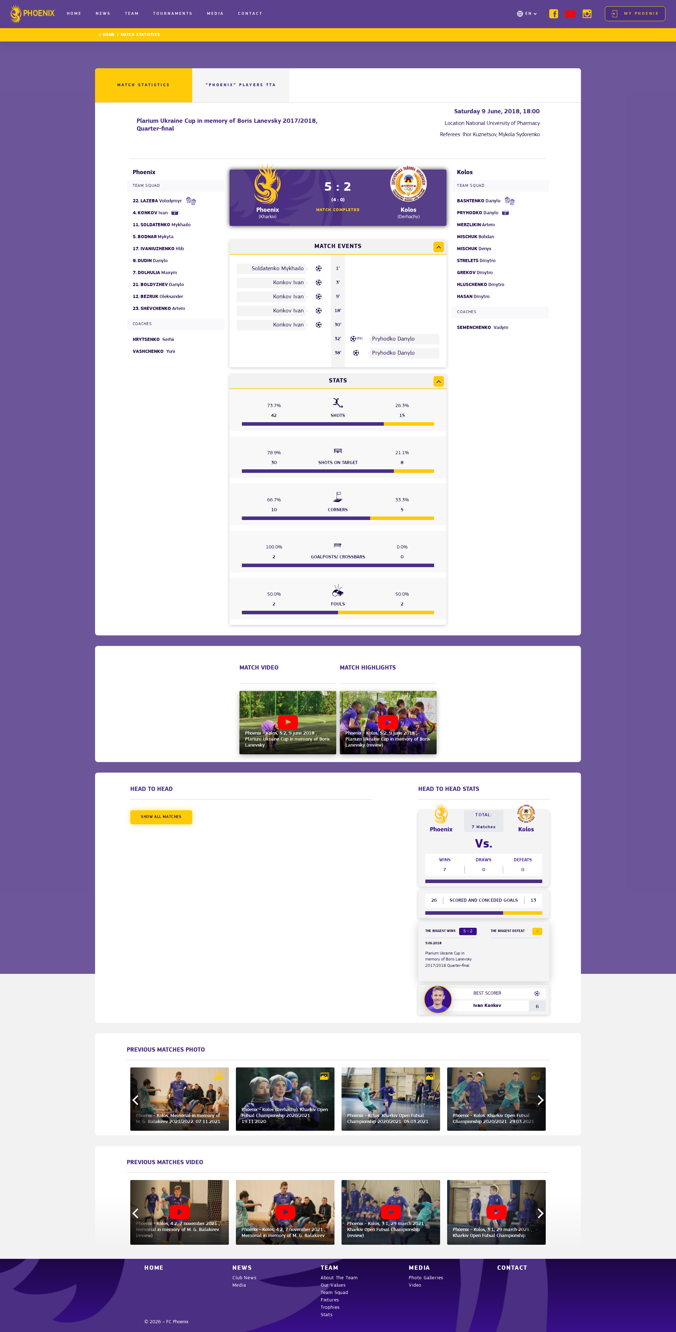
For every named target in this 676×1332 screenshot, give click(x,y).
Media (215, 14)
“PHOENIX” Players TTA (241, 85)
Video (415, 1285)
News (103, 14)
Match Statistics (143, 85)
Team (132, 14)
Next (539, 1100)
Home (74, 14)
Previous (137, 1100)
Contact (250, 14)
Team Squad (334, 1292)
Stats (327, 1315)
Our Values (333, 1285)
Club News (244, 1278)
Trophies (330, 1307)
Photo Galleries (426, 1278)
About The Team (339, 1278)
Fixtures (330, 1300)
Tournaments (173, 14)
